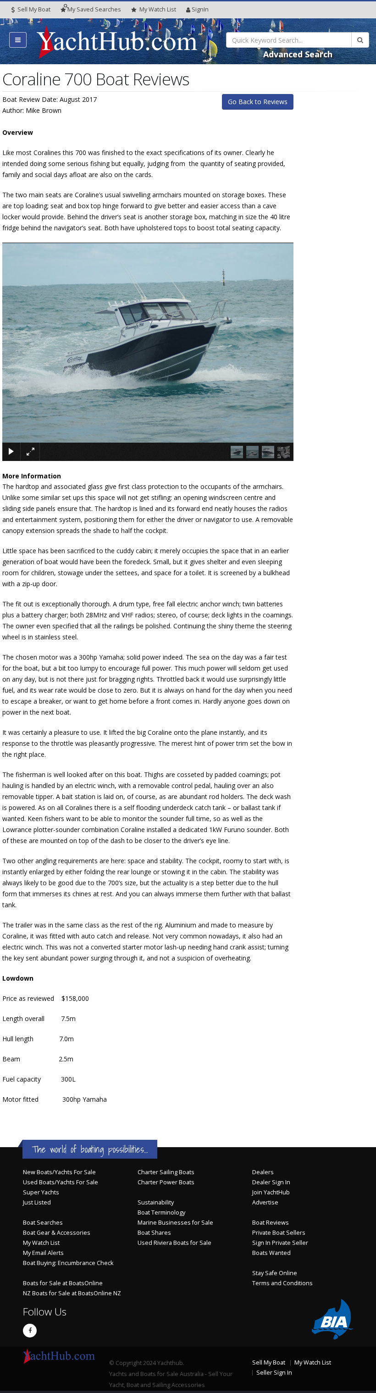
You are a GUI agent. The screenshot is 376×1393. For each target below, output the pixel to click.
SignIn (200, 9)
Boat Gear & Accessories (56, 1233)
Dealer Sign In (271, 1182)
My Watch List (41, 1243)
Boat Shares (154, 1233)
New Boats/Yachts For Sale (59, 1172)
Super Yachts (41, 1192)
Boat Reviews (270, 1223)
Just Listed (37, 1202)
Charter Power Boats (166, 1182)
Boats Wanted (271, 1253)
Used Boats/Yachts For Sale (60, 1182)
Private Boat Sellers (278, 1233)
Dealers (263, 1172)
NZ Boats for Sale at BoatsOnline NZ (72, 1293)
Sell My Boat (33, 9)
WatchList (157, 9)
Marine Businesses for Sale (175, 1223)
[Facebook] (30, 1331)
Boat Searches (43, 1223)
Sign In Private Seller (280, 1243)
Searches (94, 9)
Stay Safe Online (274, 1273)
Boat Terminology (161, 1212)
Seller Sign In (274, 1372)
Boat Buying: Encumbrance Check (68, 1263)
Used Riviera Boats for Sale (174, 1243)
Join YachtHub (271, 1192)
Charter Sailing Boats (166, 1172)
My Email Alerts (43, 1253)
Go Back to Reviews (258, 101)
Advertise (265, 1202)
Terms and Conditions (282, 1283)
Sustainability (156, 1202)
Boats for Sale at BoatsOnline (63, 1283)
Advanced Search (297, 54)
